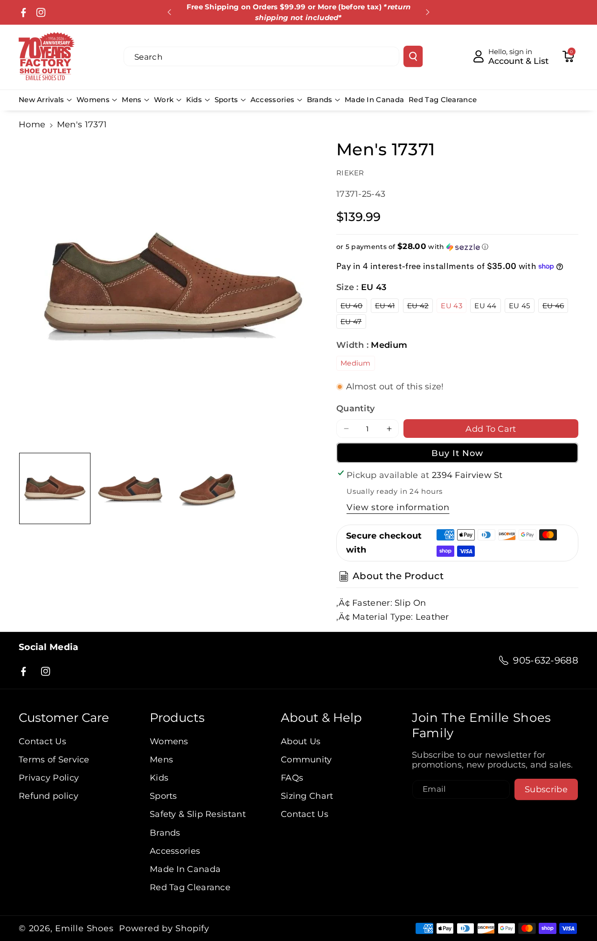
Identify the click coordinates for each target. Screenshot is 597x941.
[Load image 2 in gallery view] (131, 488)
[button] (568, 56)
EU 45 (519, 305)
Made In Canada (185, 869)
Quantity (355, 408)
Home (32, 124)
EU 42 (420, 307)
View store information (398, 507)
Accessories (272, 99)
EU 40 (353, 307)
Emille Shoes (84, 928)
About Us (300, 741)
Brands (320, 99)
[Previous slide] (169, 12)
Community (306, 759)
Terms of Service (54, 759)
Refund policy (48, 796)
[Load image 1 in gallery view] (54, 488)
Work (164, 99)
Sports (226, 99)
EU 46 (555, 307)
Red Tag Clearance (190, 887)
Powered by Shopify (164, 928)
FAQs (292, 777)
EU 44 (485, 305)
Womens (93, 99)
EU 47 (353, 323)
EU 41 (387, 307)
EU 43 (451, 305)
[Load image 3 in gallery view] (208, 488)
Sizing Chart (307, 796)
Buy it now (457, 453)
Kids (194, 99)
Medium (355, 363)
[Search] (413, 56)
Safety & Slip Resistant (198, 814)
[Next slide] (427, 12)
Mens (131, 99)
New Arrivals (41, 99)
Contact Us (42, 741)
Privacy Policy (49, 777)
